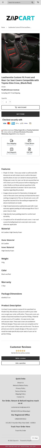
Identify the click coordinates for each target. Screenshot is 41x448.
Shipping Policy (21, 394)
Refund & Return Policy (20, 385)
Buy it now (20, 114)
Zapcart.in (15, 440)
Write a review (20, 358)
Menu (3, 2)
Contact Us (20, 397)
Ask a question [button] (21, 363)
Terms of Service (20, 391)
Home (3, 27)
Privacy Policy (20, 388)
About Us (20, 382)
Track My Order (20, 430)
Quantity (4, 98)
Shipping (17, 93)
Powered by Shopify (25, 440)
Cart (38, 2)
